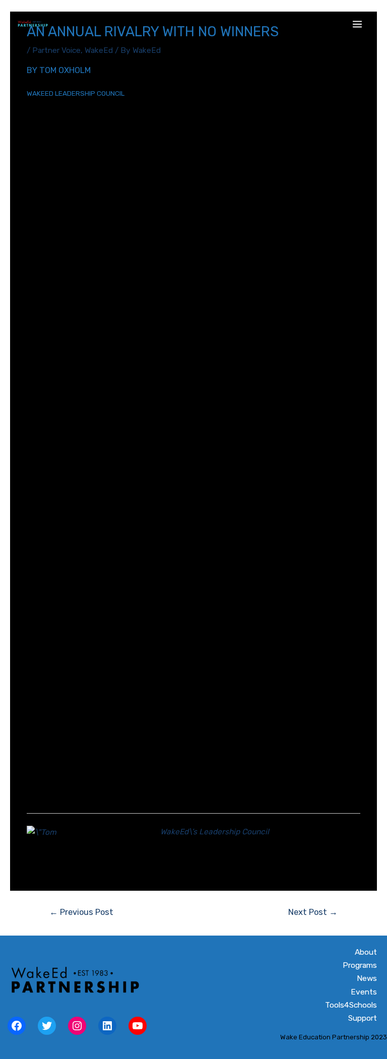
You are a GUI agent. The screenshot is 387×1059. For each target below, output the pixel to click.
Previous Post (81, 912)
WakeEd (99, 50)
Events (364, 992)
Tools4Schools (351, 1005)
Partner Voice (56, 50)
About (366, 952)
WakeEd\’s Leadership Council (214, 831)
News (367, 978)
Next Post (313, 912)
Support (362, 1018)
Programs (360, 965)
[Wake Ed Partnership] (33, 24)
